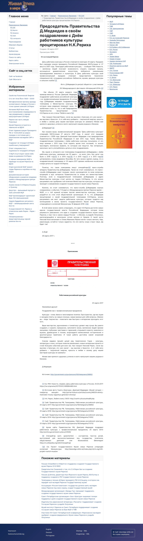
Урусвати (113, 52)
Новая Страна (115, 59)
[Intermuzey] (90, 100)
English (48, 529)
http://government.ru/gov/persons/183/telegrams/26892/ (71, 374)
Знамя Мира (114, 56)
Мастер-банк (115, 42)
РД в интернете (15, 38)
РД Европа (13, 30)
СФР (111, 33)
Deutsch (49, 532)
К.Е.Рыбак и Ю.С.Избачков (120, 47)
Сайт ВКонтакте (15, 79)
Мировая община (15, 45)
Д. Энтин (113, 77)
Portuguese (50, 535)
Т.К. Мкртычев (115, 80)
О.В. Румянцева (115, 63)
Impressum (12, 531)
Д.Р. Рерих (114, 87)
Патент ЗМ (114, 45)
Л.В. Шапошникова (117, 29)
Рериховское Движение (18, 25)
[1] (56, 80)
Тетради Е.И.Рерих (117, 24)
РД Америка (14, 33)
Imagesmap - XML (82, 534)
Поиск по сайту (15, 57)
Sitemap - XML (81, 531)
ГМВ (111, 26)
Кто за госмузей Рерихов (49, 57)
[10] (87, 204)
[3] (72, 113)
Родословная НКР (116, 73)
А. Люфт (113, 36)
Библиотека (13, 51)
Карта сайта (13, 60)
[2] (43, 390)
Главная (12, 22)
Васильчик (114, 89)
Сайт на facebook (15, 76)
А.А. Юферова (115, 84)
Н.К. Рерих (114, 75)
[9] (89, 167)
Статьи (11, 48)
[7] (87, 157)
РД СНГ (12, 27)
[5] (56, 157)
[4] (53, 128)
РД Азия (13, 36)
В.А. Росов (114, 49)
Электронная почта (16, 63)
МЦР (111, 22)
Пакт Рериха (114, 82)
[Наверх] (140, 538)
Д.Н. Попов (114, 70)
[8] (102, 157)
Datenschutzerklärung (16, 534)
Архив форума (14, 54)
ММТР (112, 68)
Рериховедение (15, 42)
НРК (111, 54)
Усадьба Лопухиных (117, 40)
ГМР (111, 31)
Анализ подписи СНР (118, 61)
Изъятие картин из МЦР (119, 66)
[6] (71, 157)
